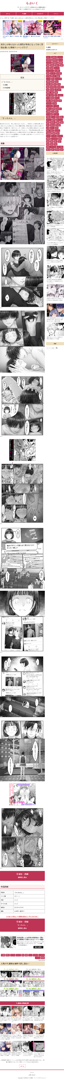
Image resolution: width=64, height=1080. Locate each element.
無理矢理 (49, 59)
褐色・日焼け (50, 130)
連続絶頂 (55, 59)
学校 (58, 117)
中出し (48, 57)
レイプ (48, 79)
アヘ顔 (48, 98)
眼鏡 (48, 141)
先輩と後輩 (49, 84)
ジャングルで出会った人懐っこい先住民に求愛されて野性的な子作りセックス (39, 1036)
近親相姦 (49, 133)
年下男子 (59, 73)
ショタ (53, 117)
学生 (53, 79)
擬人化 (48, 149)
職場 (48, 87)
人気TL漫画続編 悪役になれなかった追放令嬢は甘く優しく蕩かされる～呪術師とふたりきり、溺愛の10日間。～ (55, 319)
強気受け (59, 108)
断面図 (42, 957)
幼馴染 (48, 81)
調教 (62, 65)
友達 (59, 84)
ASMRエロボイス (51, 49)
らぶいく (32, 3)
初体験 (48, 111)
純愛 (26, 955)
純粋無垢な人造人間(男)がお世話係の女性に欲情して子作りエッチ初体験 (16, 1054)
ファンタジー (50, 70)
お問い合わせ (32, 1075)
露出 (56, 141)
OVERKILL (25, 37)
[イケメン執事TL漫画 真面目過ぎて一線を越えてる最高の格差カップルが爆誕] (5, 1051)
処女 (23, 955)
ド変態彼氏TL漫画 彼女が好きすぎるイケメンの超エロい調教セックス (28, 1036)
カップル (13, 955)
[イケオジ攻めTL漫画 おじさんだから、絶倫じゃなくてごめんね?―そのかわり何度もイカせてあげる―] (39, 1051)
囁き (62, 117)
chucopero (45, 37)
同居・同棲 (49, 100)
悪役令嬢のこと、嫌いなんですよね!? (31, 36)
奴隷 (62, 149)
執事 (48, 144)
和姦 (53, 98)
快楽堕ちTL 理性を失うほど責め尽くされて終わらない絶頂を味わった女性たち (55, 300)
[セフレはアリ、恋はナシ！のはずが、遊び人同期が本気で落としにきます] (12, 27)
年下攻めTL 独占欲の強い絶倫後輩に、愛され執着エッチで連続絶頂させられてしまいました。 (55, 281)
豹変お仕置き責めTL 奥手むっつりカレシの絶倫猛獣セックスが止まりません (28, 1054)
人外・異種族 (56, 76)
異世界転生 (53, 87)
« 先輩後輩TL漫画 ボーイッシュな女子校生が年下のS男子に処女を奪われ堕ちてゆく (21, 1060)
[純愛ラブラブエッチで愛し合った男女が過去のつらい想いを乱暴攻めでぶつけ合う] (28, 1016)
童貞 (48, 125)
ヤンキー (56, 114)
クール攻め (49, 114)
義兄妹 (57, 149)
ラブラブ (35, 955)
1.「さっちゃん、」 (7, 82)
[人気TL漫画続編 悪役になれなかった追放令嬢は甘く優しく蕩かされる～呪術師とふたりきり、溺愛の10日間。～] (5, 1033)
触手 (53, 149)
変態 (56, 92)
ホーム (8, 13)
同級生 (48, 117)
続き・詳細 (23, 875)
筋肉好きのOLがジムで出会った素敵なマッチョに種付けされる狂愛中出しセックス (55, 262)
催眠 (58, 122)
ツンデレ (54, 136)
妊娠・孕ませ (50, 95)
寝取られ (49, 108)
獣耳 (54, 119)
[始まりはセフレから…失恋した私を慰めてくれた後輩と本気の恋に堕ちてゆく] (39, 1016)
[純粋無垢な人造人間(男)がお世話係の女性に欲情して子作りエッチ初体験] (16, 1051)
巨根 (48, 68)
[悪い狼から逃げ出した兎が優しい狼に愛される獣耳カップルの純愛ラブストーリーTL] (16, 1016)
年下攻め (49, 76)
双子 (59, 141)
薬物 (62, 122)
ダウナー (60, 136)
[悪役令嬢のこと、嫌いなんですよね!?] (33, 27)
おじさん (57, 130)
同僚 (56, 144)
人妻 (48, 128)
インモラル (41, 955)
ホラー (52, 128)
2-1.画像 (5, 85)
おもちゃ (60, 95)
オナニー (49, 119)
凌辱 (53, 81)
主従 (53, 111)
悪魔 (54, 108)
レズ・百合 (60, 147)
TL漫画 (24, 13)
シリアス (37, 957)
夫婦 (60, 100)
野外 (57, 111)
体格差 (52, 65)
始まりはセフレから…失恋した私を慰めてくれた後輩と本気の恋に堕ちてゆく (39, 1019)
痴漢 (52, 141)
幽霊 (54, 133)
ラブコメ (49, 103)
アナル (57, 98)
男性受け (53, 122)
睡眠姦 (48, 138)
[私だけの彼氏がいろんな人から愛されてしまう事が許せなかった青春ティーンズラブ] (5, 1016)
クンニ (30, 955)
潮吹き (7, 955)
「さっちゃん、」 (19, 892)
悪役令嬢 (53, 125)
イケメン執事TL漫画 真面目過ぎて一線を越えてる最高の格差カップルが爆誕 (5, 1054)
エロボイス (40, 13)
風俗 (52, 144)
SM (47, 89)
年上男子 (57, 70)
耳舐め (55, 100)
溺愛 (48, 65)
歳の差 (51, 89)
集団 (60, 138)
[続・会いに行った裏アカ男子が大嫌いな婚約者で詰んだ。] (53, 27)
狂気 (57, 81)
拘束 (59, 87)
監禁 (48, 122)
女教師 (58, 125)
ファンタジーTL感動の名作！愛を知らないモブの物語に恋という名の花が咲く (16, 1036)
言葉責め (54, 57)
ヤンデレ (53, 73)
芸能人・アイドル (51, 147)
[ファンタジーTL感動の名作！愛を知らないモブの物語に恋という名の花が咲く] (16, 1033)
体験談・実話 (50, 92)
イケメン (56, 13)
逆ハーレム (59, 119)
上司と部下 (58, 89)
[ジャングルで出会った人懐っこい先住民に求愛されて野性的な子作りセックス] (39, 1033)
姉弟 (57, 128)
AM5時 (4, 37)
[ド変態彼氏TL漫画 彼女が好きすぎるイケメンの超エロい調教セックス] (28, 1033)
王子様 (54, 103)
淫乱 (58, 133)
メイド (48, 136)
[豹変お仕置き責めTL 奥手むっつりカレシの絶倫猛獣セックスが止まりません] (28, 1051)
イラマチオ (54, 138)
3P (62, 87)
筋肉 (48, 73)
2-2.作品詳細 (6, 87)
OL (56, 95)
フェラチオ (58, 79)
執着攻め (55, 62)
